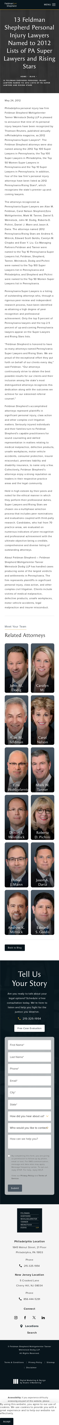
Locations (32, 1326)
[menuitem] (16, 1317)
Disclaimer (31, 1367)
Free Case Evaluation (29, 1028)
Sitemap (51, 1362)
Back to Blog (15, 947)
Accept (6, 1421)
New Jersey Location (29, 1274)
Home (24, 76)
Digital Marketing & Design (33, 1382)
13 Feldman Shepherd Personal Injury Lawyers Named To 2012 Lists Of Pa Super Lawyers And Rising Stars (26, 82)
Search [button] (32, 1332)
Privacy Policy (27, 1175)
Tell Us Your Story (29, 979)
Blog (32, 76)
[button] (54, 4)
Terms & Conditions (14, 1362)
